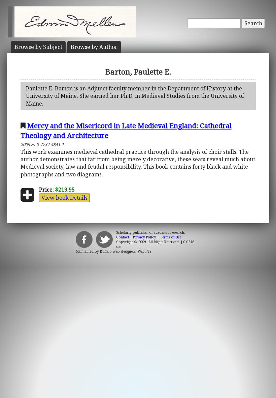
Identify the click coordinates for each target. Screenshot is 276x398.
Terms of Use (170, 237)
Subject (38, 47)
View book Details (64, 197)
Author (94, 47)
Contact (122, 237)
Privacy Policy (144, 237)
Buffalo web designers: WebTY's (125, 251)
